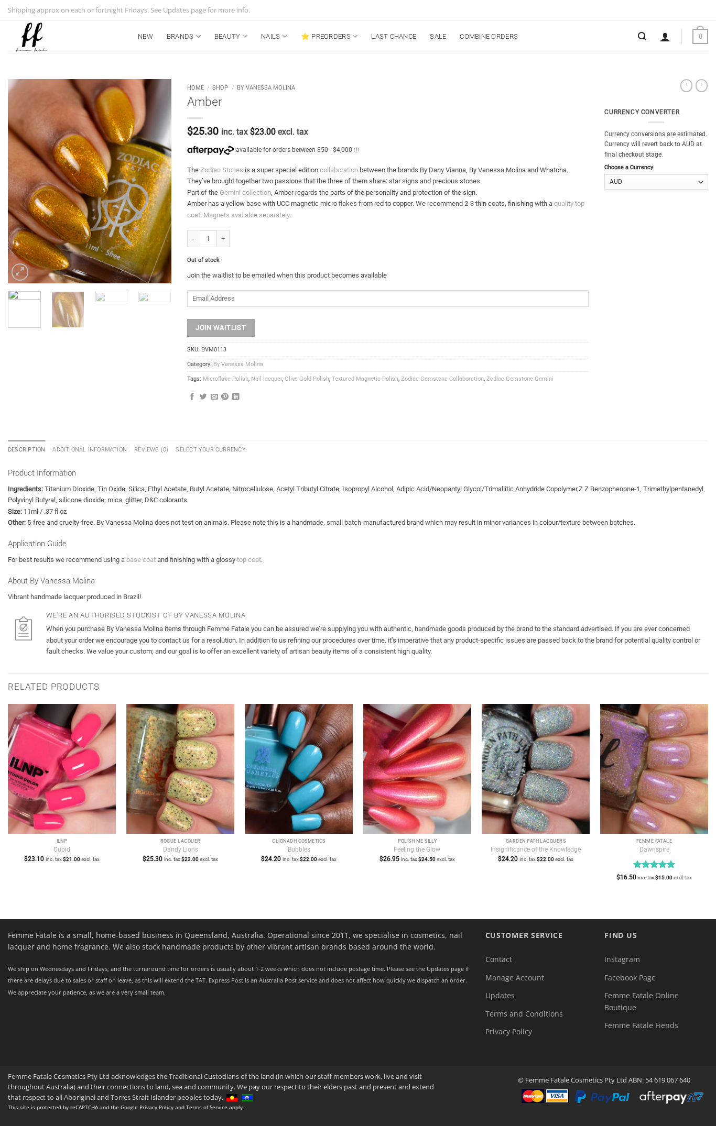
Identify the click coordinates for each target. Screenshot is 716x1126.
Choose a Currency (628, 167)
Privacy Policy (508, 1031)
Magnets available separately (246, 215)
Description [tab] (26, 449)
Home (195, 87)
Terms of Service (206, 1107)
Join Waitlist (221, 328)
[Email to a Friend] (214, 397)
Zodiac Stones (221, 170)
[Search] (642, 36)
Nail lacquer (266, 379)
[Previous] (24, 181)
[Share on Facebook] (192, 397)
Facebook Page (630, 978)
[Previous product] (702, 85)
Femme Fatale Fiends (641, 1025)
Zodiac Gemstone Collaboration (442, 379)
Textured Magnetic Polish (365, 379)
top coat (249, 560)
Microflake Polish (225, 379)
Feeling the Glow (417, 849)
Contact (498, 959)
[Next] (154, 181)
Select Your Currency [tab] (210, 449)
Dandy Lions (180, 849)
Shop (220, 87)
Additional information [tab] (89, 449)
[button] (665, 36)
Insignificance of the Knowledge (536, 849)
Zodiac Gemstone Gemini (520, 379)
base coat (141, 560)
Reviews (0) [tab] (151, 449)
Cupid (61, 849)
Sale (438, 36)
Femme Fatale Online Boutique (641, 1001)
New (145, 36)
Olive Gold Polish (307, 379)
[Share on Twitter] (203, 397)
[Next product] (686, 85)
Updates (500, 995)
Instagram (622, 959)
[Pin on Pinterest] (225, 397)
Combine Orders (489, 36)
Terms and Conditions (524, 1014)
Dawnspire (654, 849)
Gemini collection (245, 192)
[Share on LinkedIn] (236, 397)
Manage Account (514, 978)
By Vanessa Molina (266, 87)
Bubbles (299, 849)
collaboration (339, 170)
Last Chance (393, 36)
